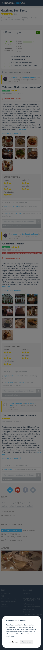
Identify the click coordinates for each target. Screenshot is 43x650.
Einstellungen (12, 642)
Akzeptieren (26, 642)
